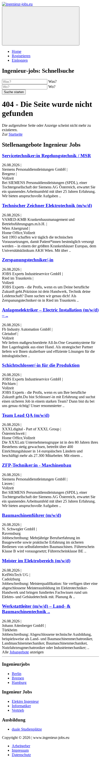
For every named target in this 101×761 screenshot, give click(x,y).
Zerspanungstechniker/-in (27, 259)
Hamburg (19, 682)
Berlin (16, 674)
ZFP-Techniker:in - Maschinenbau (36, 465)
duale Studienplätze (27, 729)
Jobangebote (19, 652)
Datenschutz (21, 755)
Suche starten (14, 92)
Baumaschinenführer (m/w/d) (31, 515)
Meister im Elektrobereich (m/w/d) (36, 560)
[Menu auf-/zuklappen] (40, 25)
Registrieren (21, 56)
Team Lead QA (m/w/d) (25, 415)
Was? (52, 81)
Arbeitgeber (21, 746)
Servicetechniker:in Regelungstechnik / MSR (46, 155)
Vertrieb (18, 710)
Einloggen (20, 60)
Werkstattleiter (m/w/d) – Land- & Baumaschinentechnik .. (36, 609)
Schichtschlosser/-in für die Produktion (41, 365)
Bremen (18, 678)
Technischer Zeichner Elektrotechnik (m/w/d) (47, 205)
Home (16, 51)
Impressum (20, 750)
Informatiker (21, 706)
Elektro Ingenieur (25, 701)
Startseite (16, 134)
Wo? (51, 87)
